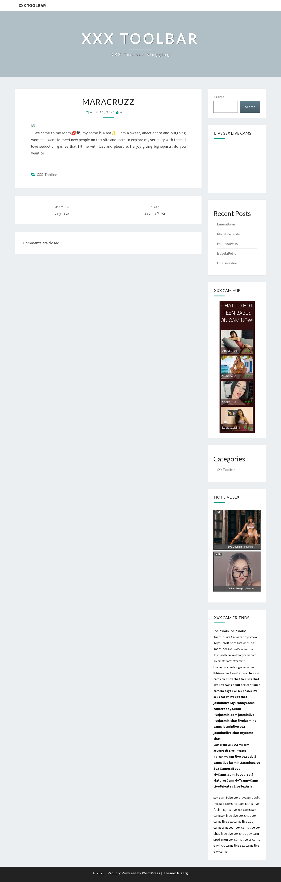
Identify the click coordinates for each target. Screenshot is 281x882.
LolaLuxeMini (227, 263)
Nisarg (182, 873)
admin (125, 112)
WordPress (151, 873)
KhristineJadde (228, 234)
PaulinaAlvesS (227, 243)
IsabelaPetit (226, 253)
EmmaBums (226, 224)
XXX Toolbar (32, 5)
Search (218, 97)
